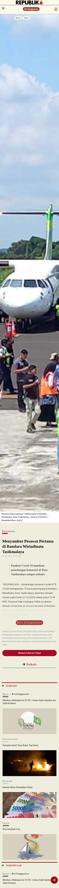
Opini (26, 18)
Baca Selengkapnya (29, 622)
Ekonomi (8, 781)
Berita (18, 18)
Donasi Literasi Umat (29, 653)
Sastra (6, 823)
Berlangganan (31, 9)
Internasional (10, 739)
